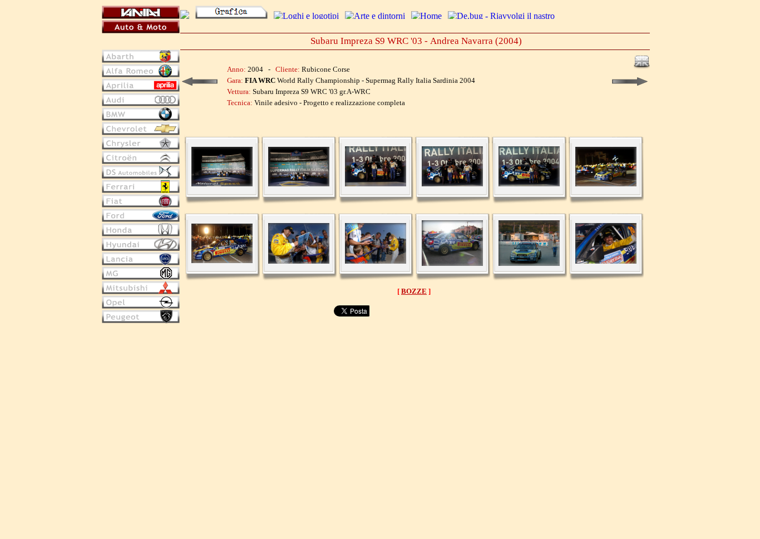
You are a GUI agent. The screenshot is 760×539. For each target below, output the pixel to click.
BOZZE (414, 291)
